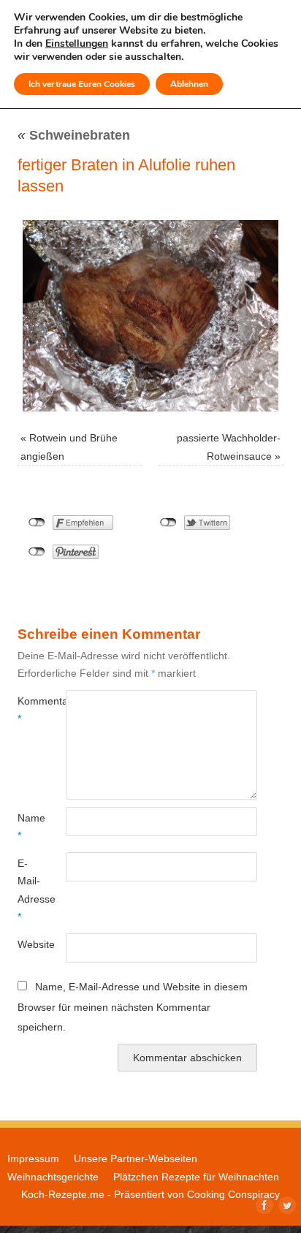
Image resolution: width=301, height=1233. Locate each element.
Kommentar (30, 709)
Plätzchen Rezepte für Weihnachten (196, 1177)
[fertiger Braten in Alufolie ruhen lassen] (150, 315)
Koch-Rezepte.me (62, 1194)
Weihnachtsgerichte (53, 1177)
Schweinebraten (74, 135)
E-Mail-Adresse (30, 889)
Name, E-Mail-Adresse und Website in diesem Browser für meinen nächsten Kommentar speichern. (133, 1007)
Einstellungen (76, 43)
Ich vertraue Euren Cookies (81, 84)
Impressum (33, 1158)
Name (30, 826)
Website (30, 944)
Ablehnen (189, 84)
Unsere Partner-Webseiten (135, 1158)
